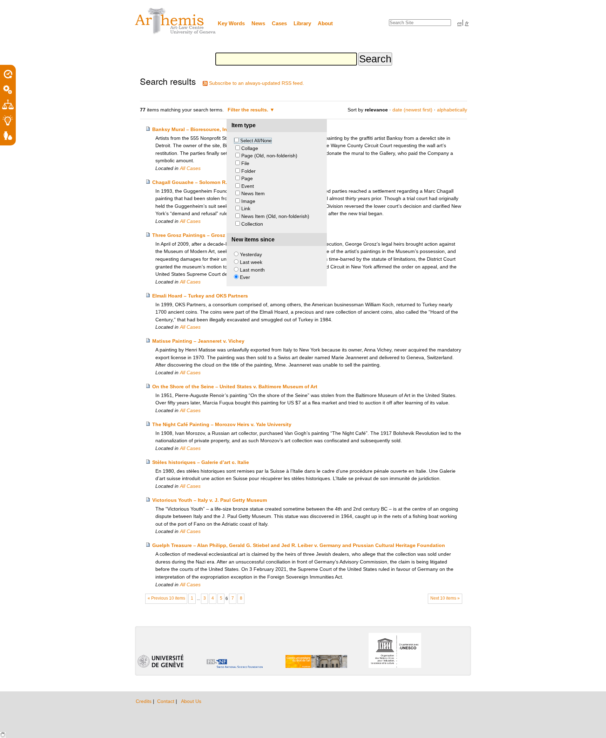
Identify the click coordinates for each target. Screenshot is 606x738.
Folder (248, 171)
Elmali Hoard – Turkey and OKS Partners (200, 296)
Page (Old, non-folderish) (269, 155)
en (459, 23)
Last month (252, 270)
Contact (166, 701)
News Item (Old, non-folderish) (275, 216)
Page (247, 178)
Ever (245, 277)
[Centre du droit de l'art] (175, 21)
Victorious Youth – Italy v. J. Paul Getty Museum (209, 500)
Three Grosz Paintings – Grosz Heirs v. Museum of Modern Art (226, 235)
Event (247, 186)
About (325, 23)
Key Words (231, 23)
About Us (191, 701)
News (258, 23)
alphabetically (452, 109)
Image (248, 201)
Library (302, 23)
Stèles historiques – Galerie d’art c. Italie (200, 462)
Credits (144, 701)
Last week (251, 262)
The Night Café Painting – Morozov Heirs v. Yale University (221, 424)
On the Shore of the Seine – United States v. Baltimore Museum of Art (234, 386)
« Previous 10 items (166, 598)
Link (245, 208)
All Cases (190, 168)
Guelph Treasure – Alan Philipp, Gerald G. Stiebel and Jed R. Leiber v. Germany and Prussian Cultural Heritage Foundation (298, 545)
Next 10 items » (445, 598)
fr (467, 23)
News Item (253, 193)
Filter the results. (249, 109)
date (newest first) (412, 109)
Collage (249, 148)
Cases (279, 23)
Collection (252, 224)
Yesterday (251, 254)
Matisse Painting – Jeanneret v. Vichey (198, 341)
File (245, 163)
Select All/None (255, 140)
